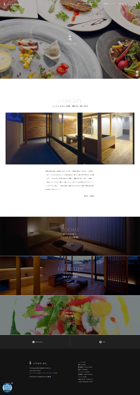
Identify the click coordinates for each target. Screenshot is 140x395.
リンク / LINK (82, 377)
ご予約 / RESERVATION (85, 381)
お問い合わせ (121, 4)
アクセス (98, 4)
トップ (72, 4)
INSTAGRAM (39, 342)
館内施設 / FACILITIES (85, 367)
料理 (92, 4)
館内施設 (85, 4)
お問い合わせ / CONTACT (85, 379)
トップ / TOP (81, 362)
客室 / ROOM (82, 364)
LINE (103, 342)
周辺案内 (106, 4)
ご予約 (136, 4)
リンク (113, 4)
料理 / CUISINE (83, 369)
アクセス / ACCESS (83, 372)
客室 (78, 4)
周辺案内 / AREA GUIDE (85, 374)
